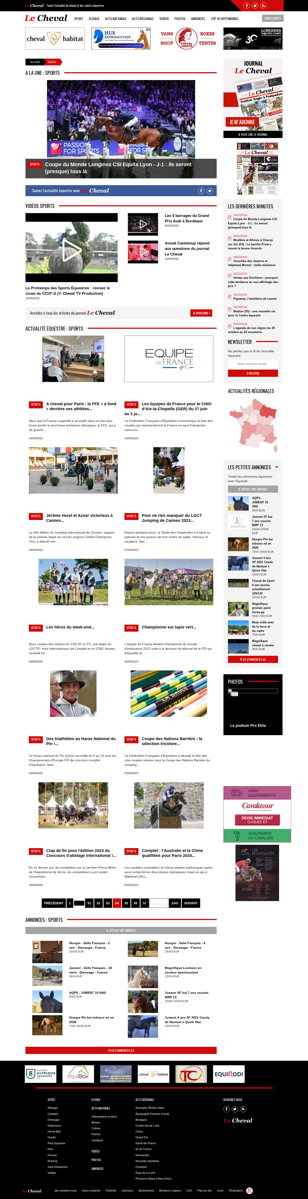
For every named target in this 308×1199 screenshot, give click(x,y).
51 (89, 903)
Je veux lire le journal (253, 134)
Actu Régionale (143, 18)
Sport (78, 18)
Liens (220, 1190)
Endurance (54, 1125)
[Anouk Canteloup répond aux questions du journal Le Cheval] (143, 251)
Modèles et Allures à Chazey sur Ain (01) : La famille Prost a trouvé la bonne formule (250, 244)
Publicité (111, 1190)
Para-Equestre (56, 1143)
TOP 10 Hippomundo (224, 18)
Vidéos (164, 18)
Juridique (97, 1140)
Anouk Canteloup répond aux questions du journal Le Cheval (187, 248)
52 (98, 903)
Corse (139, 1131)
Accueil (35, 62)
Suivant (191, 903)
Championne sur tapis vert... (169, 627)
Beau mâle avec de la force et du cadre (263, 626)
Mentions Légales (170, 1190)
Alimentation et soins (104, 1116)
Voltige (52, 1172)
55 (126, 903)
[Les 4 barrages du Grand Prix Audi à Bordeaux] (143, 224)
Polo (50, 1149)
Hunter (52, 1137)
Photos (180, 18)
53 (108, 903)
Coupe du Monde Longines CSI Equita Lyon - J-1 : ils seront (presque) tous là (252, 223)
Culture (96, 1128)
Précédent (53, 903)
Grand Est (142, 1137)
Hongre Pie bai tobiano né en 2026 (262, 543)
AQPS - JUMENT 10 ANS (87, 992)
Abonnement (146, 1190)
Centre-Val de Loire (147, 1125)
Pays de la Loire (145, 1172)
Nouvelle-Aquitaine (147, 1161)
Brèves (96, 1122)
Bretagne (141, 1119)
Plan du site (204, 1190)
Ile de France (144, 1149)
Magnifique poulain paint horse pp (261, 608)
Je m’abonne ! (201, 313)
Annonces (198, 18)
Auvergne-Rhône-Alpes (150, 1107)
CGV (189, 1190)
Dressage (54, 1119)
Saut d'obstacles (58, 1167)
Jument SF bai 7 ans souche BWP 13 (262, 521)
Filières (96, 1134)
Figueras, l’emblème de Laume (255, 298)
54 (117, 903)
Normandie (142, 1155)
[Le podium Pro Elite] (253, 709)
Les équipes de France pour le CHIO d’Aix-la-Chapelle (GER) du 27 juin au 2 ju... (167, 409)
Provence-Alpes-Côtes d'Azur (154, 1178)
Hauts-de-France (146, 1143)
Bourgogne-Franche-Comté (152, 1114)
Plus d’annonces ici (121, 1050)
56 (135, 903)
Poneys (52, 1155)
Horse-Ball (54, 1131)
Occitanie (141, 1167)
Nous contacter (91, 1190)
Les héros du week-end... (70, 627)
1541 (175, 903)
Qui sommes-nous (66, 1190)
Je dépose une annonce (121, 930)
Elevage (94, 18)
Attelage (53, 1107)
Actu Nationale (115, 18)
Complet (53, 1114)
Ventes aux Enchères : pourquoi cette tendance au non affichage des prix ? (253, 282)
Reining (52, 1161)
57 (145, 903)
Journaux (127, 1190)
